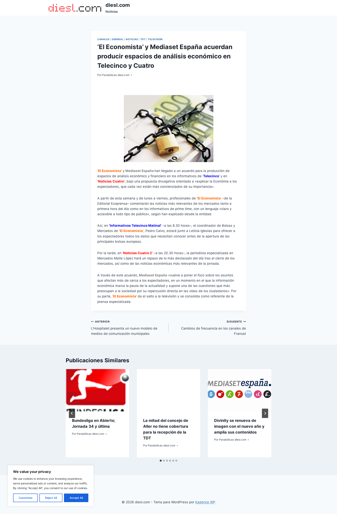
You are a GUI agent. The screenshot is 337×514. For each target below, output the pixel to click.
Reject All (51, 497)
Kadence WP (205, 502)
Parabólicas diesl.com (115, 75)
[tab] (161, 461)
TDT (143, 39)
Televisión (155, 39)
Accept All (76, 497)
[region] (51, 485)
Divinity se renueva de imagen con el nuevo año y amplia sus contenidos (239, 426)
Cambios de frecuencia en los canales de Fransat (213, 328)
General (117, 39)
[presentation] (97, 390)
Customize (25, 497)
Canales (103, 39)
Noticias (132, 39)
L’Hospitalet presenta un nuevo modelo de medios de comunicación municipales (124, 328)
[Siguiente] (265, 413)
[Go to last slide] (72, 413)
